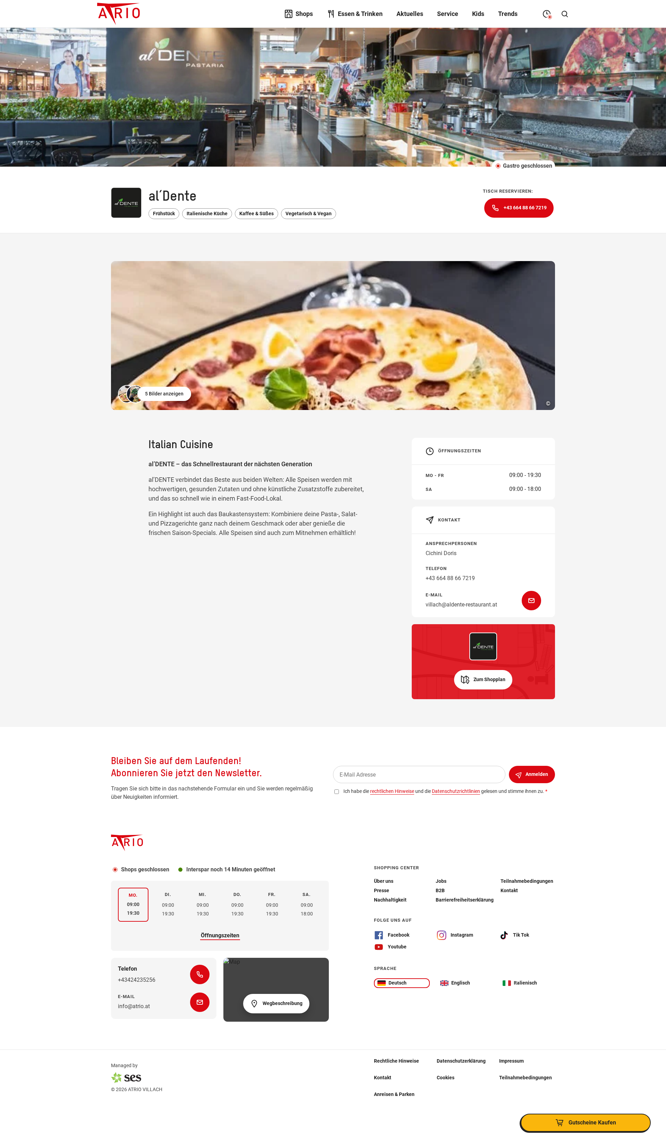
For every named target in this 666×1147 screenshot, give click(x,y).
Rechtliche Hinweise (396, 1061)
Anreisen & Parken (394, 1094)
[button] (155, 394)
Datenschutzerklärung (461, 1061)
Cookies (445, 1077)
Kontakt (382, 1077)
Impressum (511, 1061)
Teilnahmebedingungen (525, 1077)
